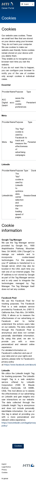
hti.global (5, 479)
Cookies (18, 446)
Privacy (4, 470)
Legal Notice (6, 467)
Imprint (4, 464)
